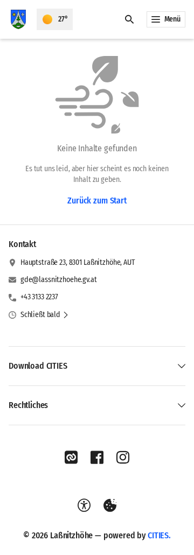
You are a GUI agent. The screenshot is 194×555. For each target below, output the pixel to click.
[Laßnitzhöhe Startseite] (18, 19)
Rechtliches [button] (28, 405)
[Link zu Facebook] (97, 457)
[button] (44, 315)
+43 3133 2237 (39, 296)
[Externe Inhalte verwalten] (109, 505)
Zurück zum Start (96, 200)
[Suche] (129, 19)
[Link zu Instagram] (122, 457)
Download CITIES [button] (38, 366)
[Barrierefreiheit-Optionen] (84, 505)
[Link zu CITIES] (71, 457)
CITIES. (159, 535)
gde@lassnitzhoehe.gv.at (58, 279)
